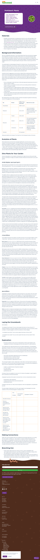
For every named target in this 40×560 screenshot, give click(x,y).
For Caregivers (4, 537)
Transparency (4, 506)
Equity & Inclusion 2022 (6, 507)
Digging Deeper (5, 545)
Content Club (5, 548)
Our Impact (4, 499)
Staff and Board (4, 512)
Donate (4, 492)
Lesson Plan (5, 544)
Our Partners (4, 500)
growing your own (10, 42)
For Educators (4, 536)
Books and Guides (6, 546)
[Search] (35, 2)
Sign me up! (20, 470)
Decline (10, 556)
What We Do (4, 498)
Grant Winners (4, 526)
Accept (5, 556)
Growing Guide (5, 550)
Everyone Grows (6, 547)
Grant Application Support (6, 525)
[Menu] (37, 2)
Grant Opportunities (5, 524)
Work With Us (4, 501)
